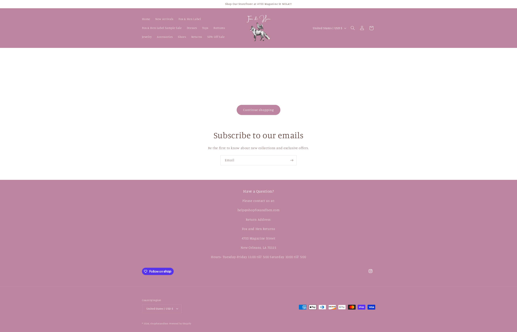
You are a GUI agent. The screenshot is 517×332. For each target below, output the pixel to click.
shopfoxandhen (159, 323)
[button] (352, 28)
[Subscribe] (291, 160)
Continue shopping (258, 110)
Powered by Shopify (180, 323)
